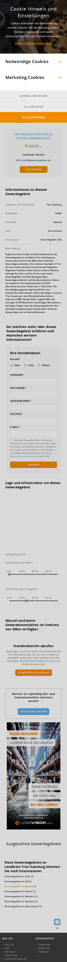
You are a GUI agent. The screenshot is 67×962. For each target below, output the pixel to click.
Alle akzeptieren (33, 117)
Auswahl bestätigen (33, 96)
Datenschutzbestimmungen (33, 43)
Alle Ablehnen (34, 106)
